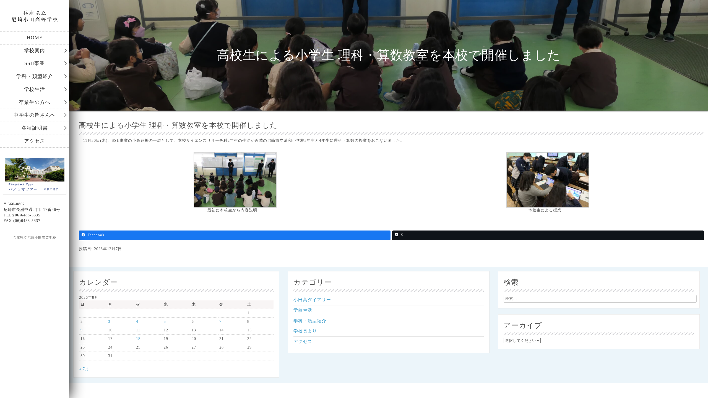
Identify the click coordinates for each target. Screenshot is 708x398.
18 (138, 339)
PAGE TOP (688, 381)
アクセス (34, 141)
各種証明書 (35, 128)
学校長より (305, 331)
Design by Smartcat (34, 247)
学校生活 (34, 89)
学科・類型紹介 (34, 76)
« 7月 (84, 369)
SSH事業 (34, 63)
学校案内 (34, 50)
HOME (35, 37)
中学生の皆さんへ (35, 115)
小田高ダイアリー (312, 299)
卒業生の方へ (34, 102)
